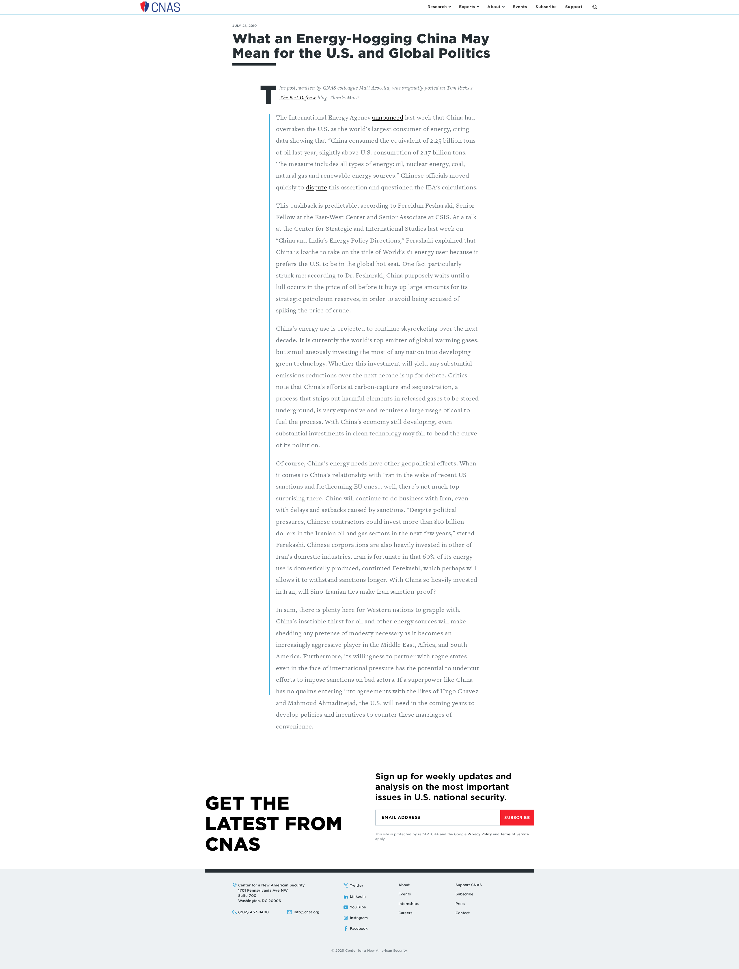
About (404, 885)
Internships (408, 903)
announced (387, 117)
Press (460, 903)
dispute (316, 187)
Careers (405, 913)
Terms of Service (515, 834)
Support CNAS (469, 885)
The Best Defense (297, 97)
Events (404, 894)
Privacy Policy (480, 834)
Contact (463, 913)
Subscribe (517, 817)
